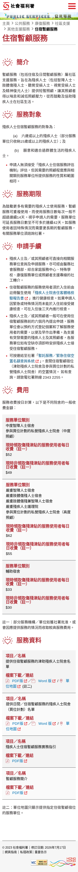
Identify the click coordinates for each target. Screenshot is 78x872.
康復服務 (42, 24)
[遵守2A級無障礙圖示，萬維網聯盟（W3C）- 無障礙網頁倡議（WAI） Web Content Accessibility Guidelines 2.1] (39, 862)
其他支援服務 (18, 29)
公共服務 (22, 24)
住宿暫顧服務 (46, 29)
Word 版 (44, 681)
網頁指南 (11, 852)
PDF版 (17, 681)
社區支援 (62, 24)
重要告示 (41, 852)
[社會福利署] (30, 6)
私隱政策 (26, 852)
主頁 (6, 24)
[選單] (72, 6)
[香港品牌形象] (62, 862)
